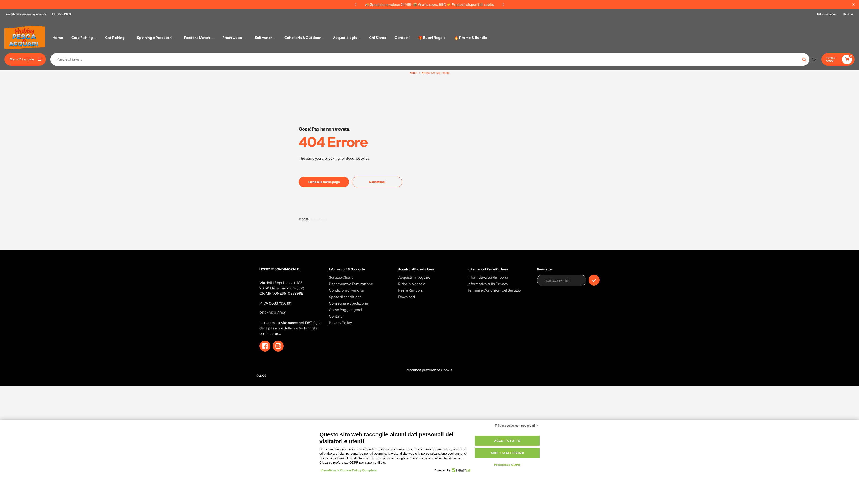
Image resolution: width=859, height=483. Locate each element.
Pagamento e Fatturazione (351, 284)
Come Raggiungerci (345, 309)
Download (406, 296)
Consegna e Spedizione (348, 303)
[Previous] (355, 4)
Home (413, 72)
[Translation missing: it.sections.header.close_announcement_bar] (853, 4)
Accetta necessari (507, 453)
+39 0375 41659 (61, 14)
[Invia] (594, 280)
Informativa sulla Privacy (488, 284)
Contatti (336, 316)
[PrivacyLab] (460, 470)
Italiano (848, 14)
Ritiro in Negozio (411, 284)
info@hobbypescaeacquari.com (26, 14)
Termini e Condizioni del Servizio (494, 290)
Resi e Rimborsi (411, 290)
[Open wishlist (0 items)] (814, 59)
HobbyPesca (318, 219)
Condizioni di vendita (346, 290)
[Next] (503, 4)
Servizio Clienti (341, 277)
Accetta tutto (507, 441)
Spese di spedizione (345, 296)
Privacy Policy (340, 322)
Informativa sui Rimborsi (488, 277)
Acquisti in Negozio (414, 277)
